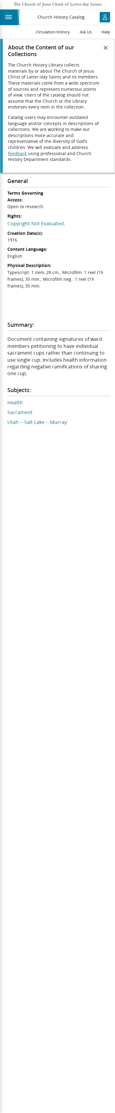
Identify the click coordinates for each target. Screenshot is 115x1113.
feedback (17, 154)
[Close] (105, 47)
